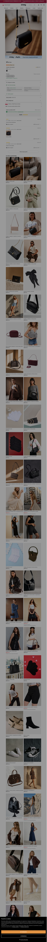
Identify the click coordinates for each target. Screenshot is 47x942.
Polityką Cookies (15, 926)
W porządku (23, 932)
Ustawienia (23, 936)
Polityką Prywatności (25, 926)
